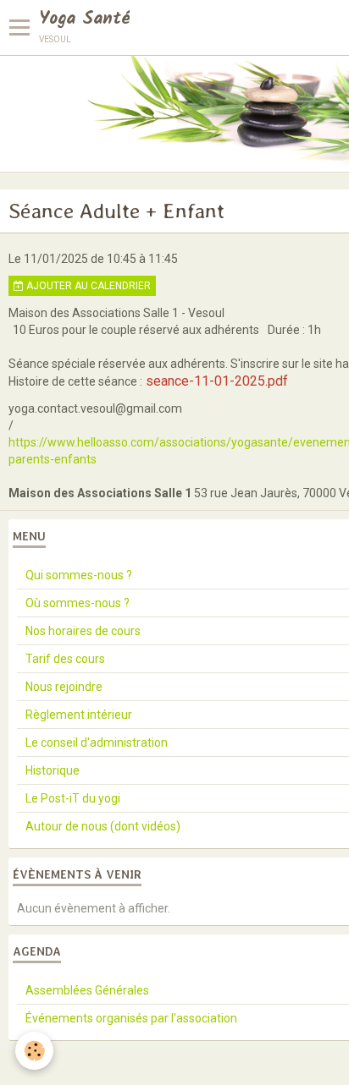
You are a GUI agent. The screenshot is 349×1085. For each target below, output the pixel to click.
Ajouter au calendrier (87, 286)
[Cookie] (34, 1051)
